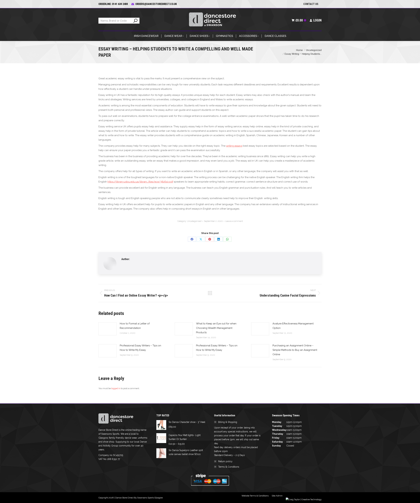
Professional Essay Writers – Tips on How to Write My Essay (140, 347)
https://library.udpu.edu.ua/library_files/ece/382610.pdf (140, 181)
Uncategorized (194, 221)
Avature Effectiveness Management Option (293, 325)
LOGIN (317, 20)
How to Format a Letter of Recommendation (135, 325)
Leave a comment (234, 221)
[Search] (135, 21)
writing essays (234, 145)
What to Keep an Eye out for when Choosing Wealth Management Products (216, 328)
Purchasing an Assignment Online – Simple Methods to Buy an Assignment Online (295, 350)
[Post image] (107, 328)
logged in (115, 388)
